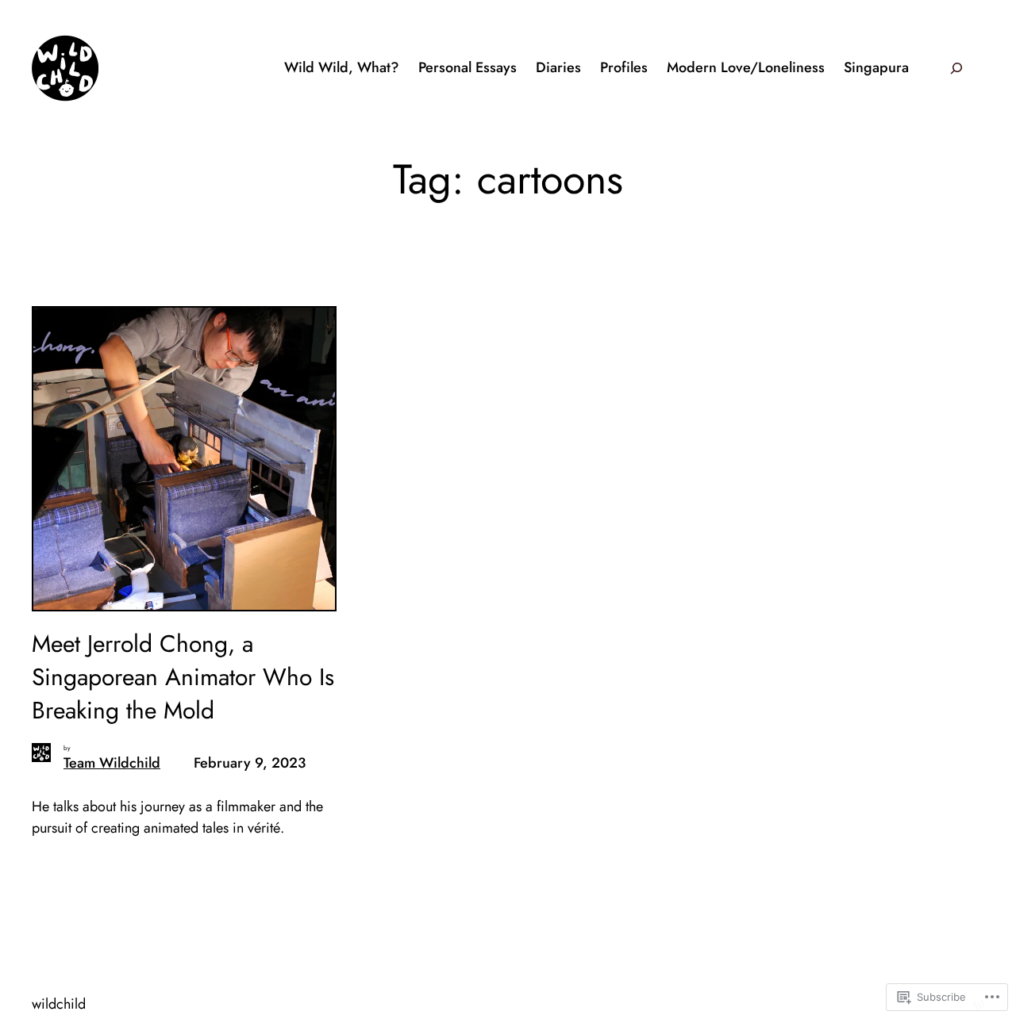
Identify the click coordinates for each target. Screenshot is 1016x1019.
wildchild (59, 1004)
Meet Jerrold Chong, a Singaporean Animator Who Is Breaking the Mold (183, 677)
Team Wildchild (112, 763)
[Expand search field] (956, 67)
